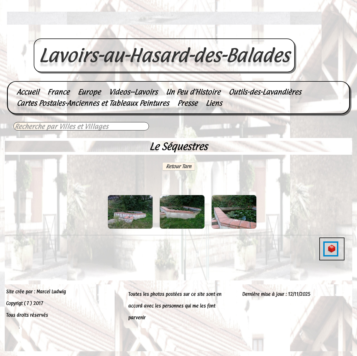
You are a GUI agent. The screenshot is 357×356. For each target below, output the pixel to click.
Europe (89, 92)
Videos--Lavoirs (133, 92)
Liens (214, 103)
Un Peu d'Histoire (193, 92)
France (58, 92)
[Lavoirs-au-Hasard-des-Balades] (164, 32)
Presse (187, 103)
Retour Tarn (178, 166)
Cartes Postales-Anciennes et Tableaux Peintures (93, 103)
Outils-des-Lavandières (265, 92)
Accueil (28, 92)
